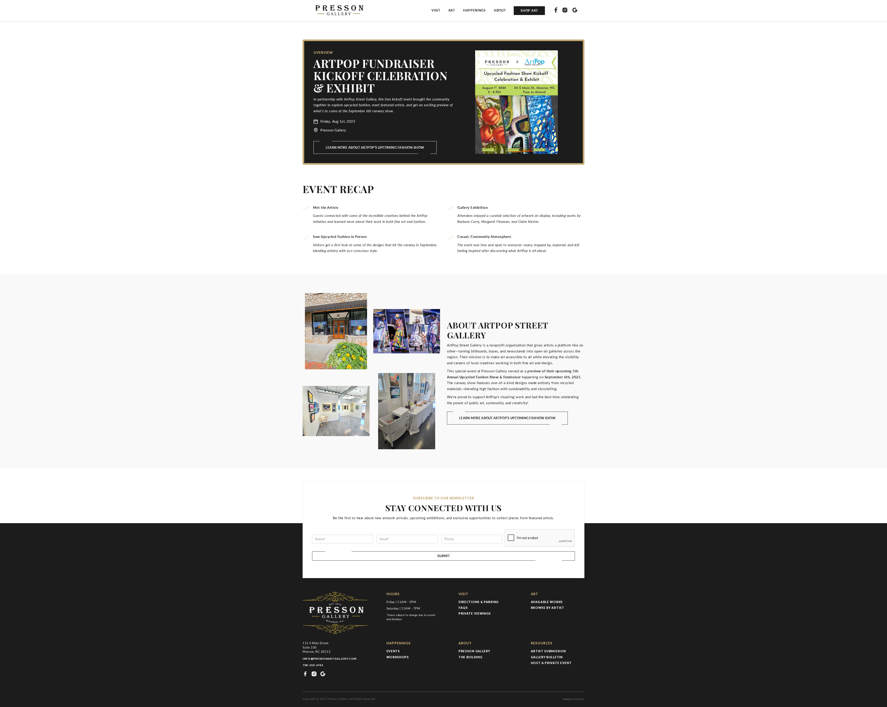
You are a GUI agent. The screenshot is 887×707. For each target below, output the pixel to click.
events (393, 651)
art (451, 10)
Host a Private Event (551, 663)
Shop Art (529, 10)
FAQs (463, 608)
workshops (397, 657)
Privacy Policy (573, 699)
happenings (474, 10)
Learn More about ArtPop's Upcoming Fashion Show (375, 147)
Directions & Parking (479, 602)
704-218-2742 (313, 665)
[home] (338, 10)
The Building (470, 657)
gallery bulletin (547, 657)
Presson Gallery (474, 651)
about (500, 10)
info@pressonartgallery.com (330, 658)
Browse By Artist (547, 608)
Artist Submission (548, 651)
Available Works (547, 602)
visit (435, 10)
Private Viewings (475, 613)
